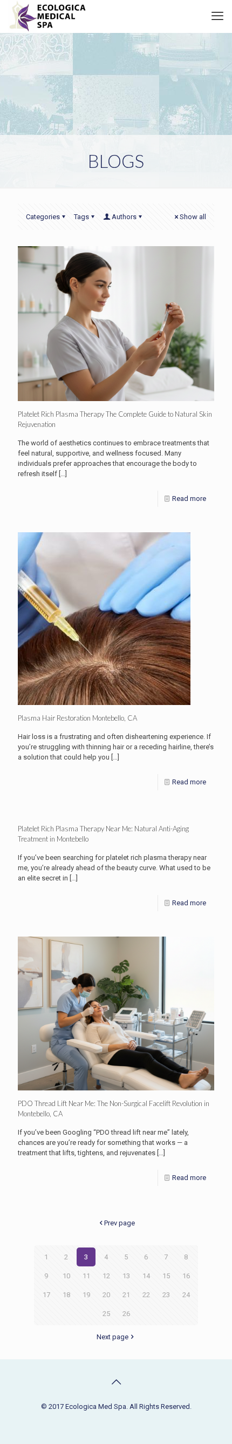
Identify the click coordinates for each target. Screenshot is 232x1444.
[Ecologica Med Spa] (48, 16)
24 (186, 1295)
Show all (193, 217)
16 (186, 1276)
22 (146, 1295)
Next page (112, 1337)
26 (126, 1314)
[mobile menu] (217, 16)
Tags (81, 217)
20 (106, 1295)
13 (126, 1276)
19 (86, 1295)
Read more (189, 498)
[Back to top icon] (116, 1382)
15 (166, 1276)
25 (106, 1314)
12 (106, 1276)
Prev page (119, 1223)
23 (166, 1295)
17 (46, 1295)
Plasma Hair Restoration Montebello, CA (77, 718)
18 (66, 1295)
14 (146, 1276)
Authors (124, 217)
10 (66, 1276)
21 (126, 1295)
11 (86, 1276)
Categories (43, 217)
